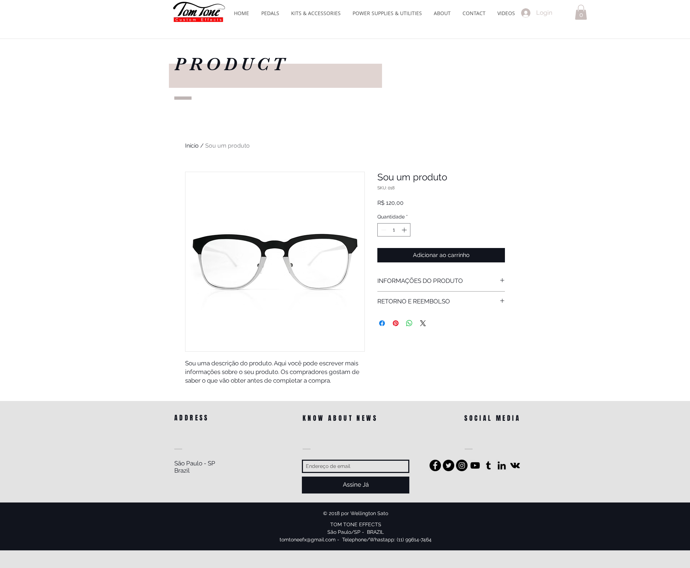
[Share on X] (423, 323)
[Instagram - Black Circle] (462, 465)
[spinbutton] (393, 230)
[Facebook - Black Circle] (435, 465)
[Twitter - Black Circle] (448, 465)
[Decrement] (382, 230)
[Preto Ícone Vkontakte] (515, 465)
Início (192, 145)
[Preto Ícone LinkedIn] (501, 465)
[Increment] (404, 230)
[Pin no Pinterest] (395, 323)
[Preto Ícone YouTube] (475, 465)
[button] (581, 12)
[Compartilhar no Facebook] (382, 323)
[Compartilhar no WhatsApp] (409, 323)
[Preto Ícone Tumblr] (488, 465)
